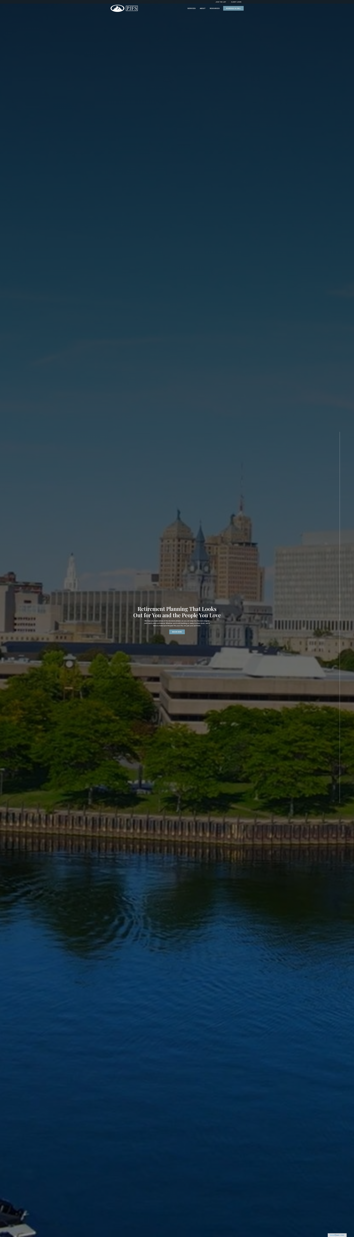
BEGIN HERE (177, 632)
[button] (191, 8)
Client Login (236, 2)
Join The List (221, 2)
